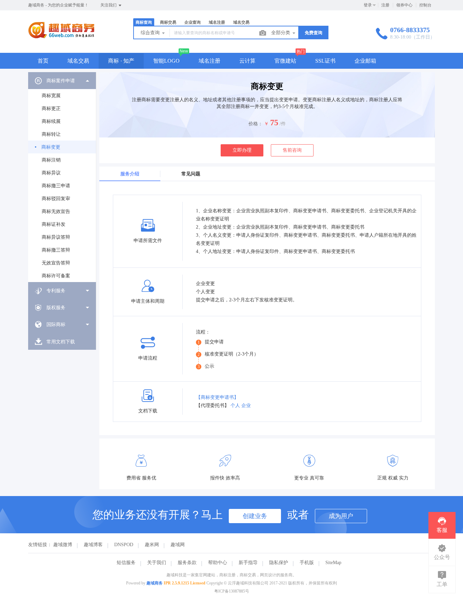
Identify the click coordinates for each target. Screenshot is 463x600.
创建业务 (255, 516)
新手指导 (248, 562)
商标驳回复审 (56, 198)
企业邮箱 (365, 61)
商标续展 (51, 121)
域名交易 (78, 61)
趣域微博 (62, 544)
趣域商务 (154, 583)
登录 (368, 5)
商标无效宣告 (56, 211)
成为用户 (341, 516)
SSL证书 (325, 61)
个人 (235, 405)
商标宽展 (51, 95)
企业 (246, 405)
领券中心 (404, 5)
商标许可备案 (56, 275)
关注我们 (109, 5)
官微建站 (285, 61)
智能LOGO (166, 61)
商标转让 (51, 134)
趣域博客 (93, 544)
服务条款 (187, 562)
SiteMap (333, 562)
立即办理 (242, 150)
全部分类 (281, 32)
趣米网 (152, 544)
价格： (255, 123)
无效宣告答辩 (56, 262)
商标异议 (51, 172)
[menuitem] (62, 177)
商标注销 (51, 160)
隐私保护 (278, 562)
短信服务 (126, 562)
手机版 (307, 562)
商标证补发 (53, 224)
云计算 (247, 61)
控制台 (425, 5)
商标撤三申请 (56, 185)
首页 (43, 61)
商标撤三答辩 (56, 250)
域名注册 (209, 61)
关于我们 (156, 562)
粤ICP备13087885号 (231, 591)
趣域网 (177, 544)
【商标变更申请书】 (217, 397)
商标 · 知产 (121, 61)
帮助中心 (217, 562)
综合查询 (151, 32)
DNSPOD (123, 544)
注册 (385, 5)
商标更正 (51, 108)
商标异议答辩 (56, 237)
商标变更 (50, 147)
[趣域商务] (61, 39)
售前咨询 (292, 150)
